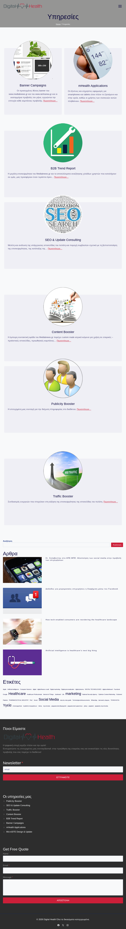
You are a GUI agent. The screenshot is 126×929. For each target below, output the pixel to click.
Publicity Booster (14, 801)
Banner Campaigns (15, 823)
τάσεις (40, 706)
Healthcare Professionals (34, 694)
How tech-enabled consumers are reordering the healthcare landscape (81, 620)
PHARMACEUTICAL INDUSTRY (19, 700)
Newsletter (13, 763)
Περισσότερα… (50, 101)
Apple (4, 689)
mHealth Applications (16, 827)
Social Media (49, 699)
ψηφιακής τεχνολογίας (101, 706)
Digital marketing (55, 689)
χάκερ (85, 706)
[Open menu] (120, 6)
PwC (31, 700)
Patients (5, 700)
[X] (63, 925)
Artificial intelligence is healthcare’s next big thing (71, 650)
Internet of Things (48, 694)
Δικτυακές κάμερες (103, 700)
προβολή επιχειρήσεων (30, 706)
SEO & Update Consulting (18, 805)
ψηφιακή (91, 706)
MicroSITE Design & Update (19, 832)
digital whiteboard (107, 689)
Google (5, 694)
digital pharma (79, 689)
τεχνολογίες (46, 706)
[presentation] (22, 570)
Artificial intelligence (13, 689)
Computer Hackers (26, 689)
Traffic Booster (13, 810)
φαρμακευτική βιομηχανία (58, 706)
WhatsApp (94, 700)
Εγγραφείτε (63, 777)
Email (6, 865)
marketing (73, 694)
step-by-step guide (65, 700)
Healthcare (17, 694)
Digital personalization (67, 689)
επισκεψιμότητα (17, 706)
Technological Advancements (81, 700)
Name (5, 854)
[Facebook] (58, 925)
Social (35, 700)
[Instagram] (68, 925)
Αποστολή (63, 900)
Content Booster (13, 814)
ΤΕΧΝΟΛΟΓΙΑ (115, 700)
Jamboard (58, 694)
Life (63, 694)
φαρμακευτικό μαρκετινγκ (75, 706)
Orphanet (119, 694)
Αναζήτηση (117, 545)
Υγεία (7, 705)
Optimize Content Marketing (106, 694)
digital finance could (43, 689)
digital (34, 689)
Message (8, 877)
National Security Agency (89, 694)
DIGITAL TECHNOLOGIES (93, 689)
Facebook (117, 689)
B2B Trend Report (14, 818)
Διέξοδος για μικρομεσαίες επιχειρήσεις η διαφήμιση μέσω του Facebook (82, 589)
